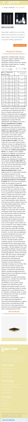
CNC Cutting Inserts (7, 368)
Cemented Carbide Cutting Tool (11, 384)
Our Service (5, 408)
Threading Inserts (6, 377)
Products (11, 8)
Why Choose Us (6, 403)
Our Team (4, 406)
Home (6, 8)
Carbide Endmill (6, 390)
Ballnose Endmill (6, 393)
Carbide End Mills (6, 374)
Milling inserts (5, 371)
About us (4, 400)
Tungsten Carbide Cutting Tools (11, 387)
